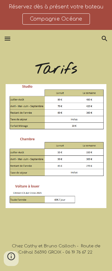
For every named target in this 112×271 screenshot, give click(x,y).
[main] (56, 69)
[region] (56, 15)
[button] (7, 38)
